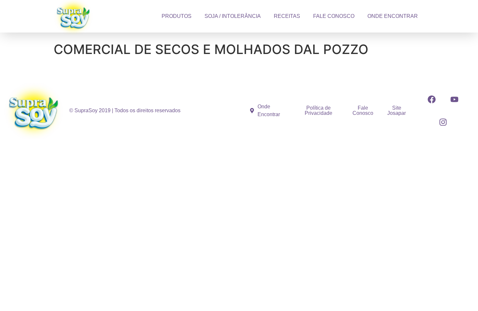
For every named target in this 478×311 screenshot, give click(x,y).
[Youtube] (454, 99)
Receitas (287, 16)
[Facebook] (432, 99)
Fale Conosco (333, 16)
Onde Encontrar (392, 16)
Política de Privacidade (318, 110)
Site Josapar (396, 110)
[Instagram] (443, 122)
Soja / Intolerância (233, 16)
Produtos (177, 16)
